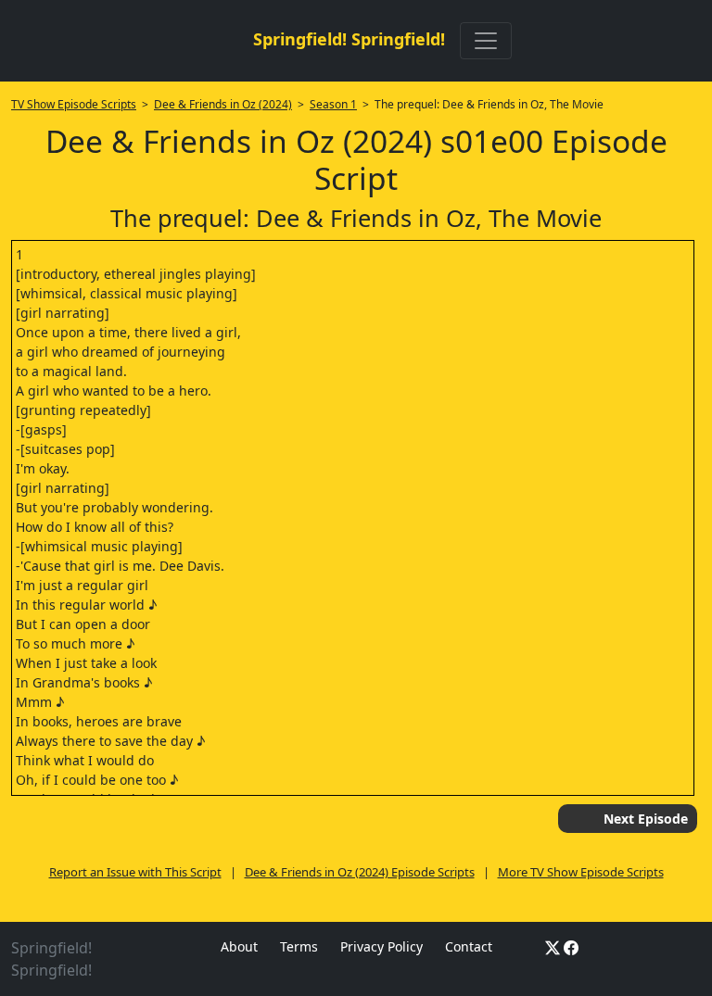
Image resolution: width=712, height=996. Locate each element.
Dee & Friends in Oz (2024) (223, 104)
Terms (299, 946)
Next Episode (646, 818)
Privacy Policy (381, 946)
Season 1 (333, 104)
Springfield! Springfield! (349, 39)
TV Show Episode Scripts (73, 104)
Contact (468, 946)
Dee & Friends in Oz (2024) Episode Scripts (360, 872)
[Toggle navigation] (486, 40)
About (239, 946)
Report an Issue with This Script (135, 872)
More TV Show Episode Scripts (581, 872)
